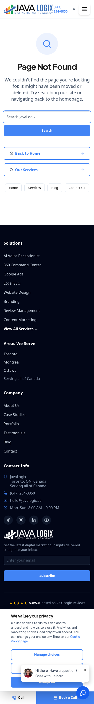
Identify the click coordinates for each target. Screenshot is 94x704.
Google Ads (14, 274)
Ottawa (10, 370)
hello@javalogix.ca (26, 500)
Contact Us (77, 188)
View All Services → (21, 328)
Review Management (22, 310)
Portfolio (11, 423)
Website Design (17, 292)
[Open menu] (84, 9)
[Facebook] (8, 520)
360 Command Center (22, 264)
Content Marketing (20, 319)
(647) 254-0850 (61, 9)
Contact (10, 451)
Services (34, 188)
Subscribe (47, 575)
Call (21, 698)
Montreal (12, 362)
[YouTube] (46, 520)
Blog (54, 188)
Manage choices (47, 655)
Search (47, 130)
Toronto (11, 353)
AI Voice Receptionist (22, 255)
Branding (12, 301)
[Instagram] (21, 520)
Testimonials (14, 432)
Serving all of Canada (28, 485)
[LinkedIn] (33, 520)
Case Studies (15, 414)
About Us (12, 405)
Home (13, 188)
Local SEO (12, 283)
